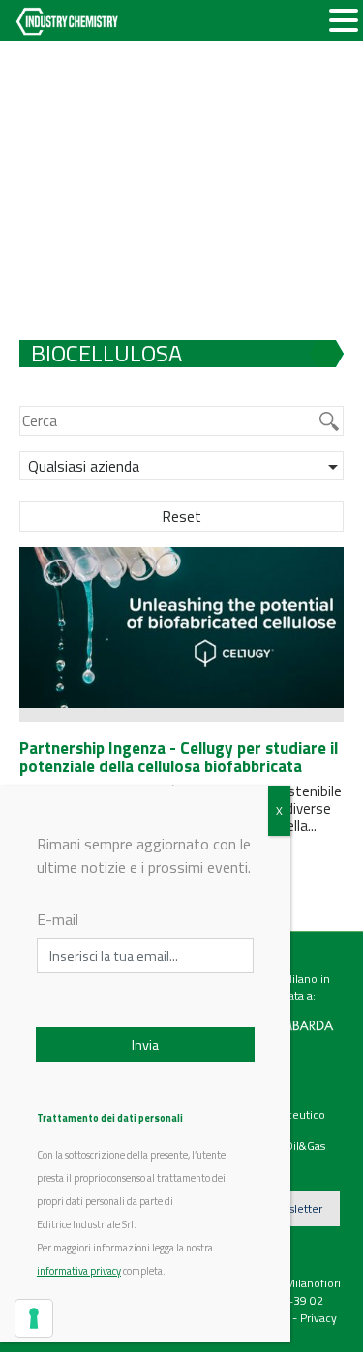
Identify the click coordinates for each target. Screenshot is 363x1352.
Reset (181, 516)
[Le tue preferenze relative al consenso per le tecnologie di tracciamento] (33, 1318)
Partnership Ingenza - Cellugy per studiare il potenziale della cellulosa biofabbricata (178, 757)
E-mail (57, 919)
